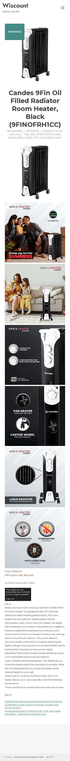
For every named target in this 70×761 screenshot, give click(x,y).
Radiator (49, 137)
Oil (41, 137)
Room (58, 137)
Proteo (8, 757)
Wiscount (15, 5)
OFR (36, 137)
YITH (51, 757)
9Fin (33, 134)
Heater (29, 137)
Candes (12, 137)
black (58, 134)
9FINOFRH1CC (45, 134)
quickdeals (17, 130)
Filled (20, 137)
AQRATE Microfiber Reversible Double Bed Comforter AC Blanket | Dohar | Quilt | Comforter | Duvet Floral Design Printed (33, 704)
